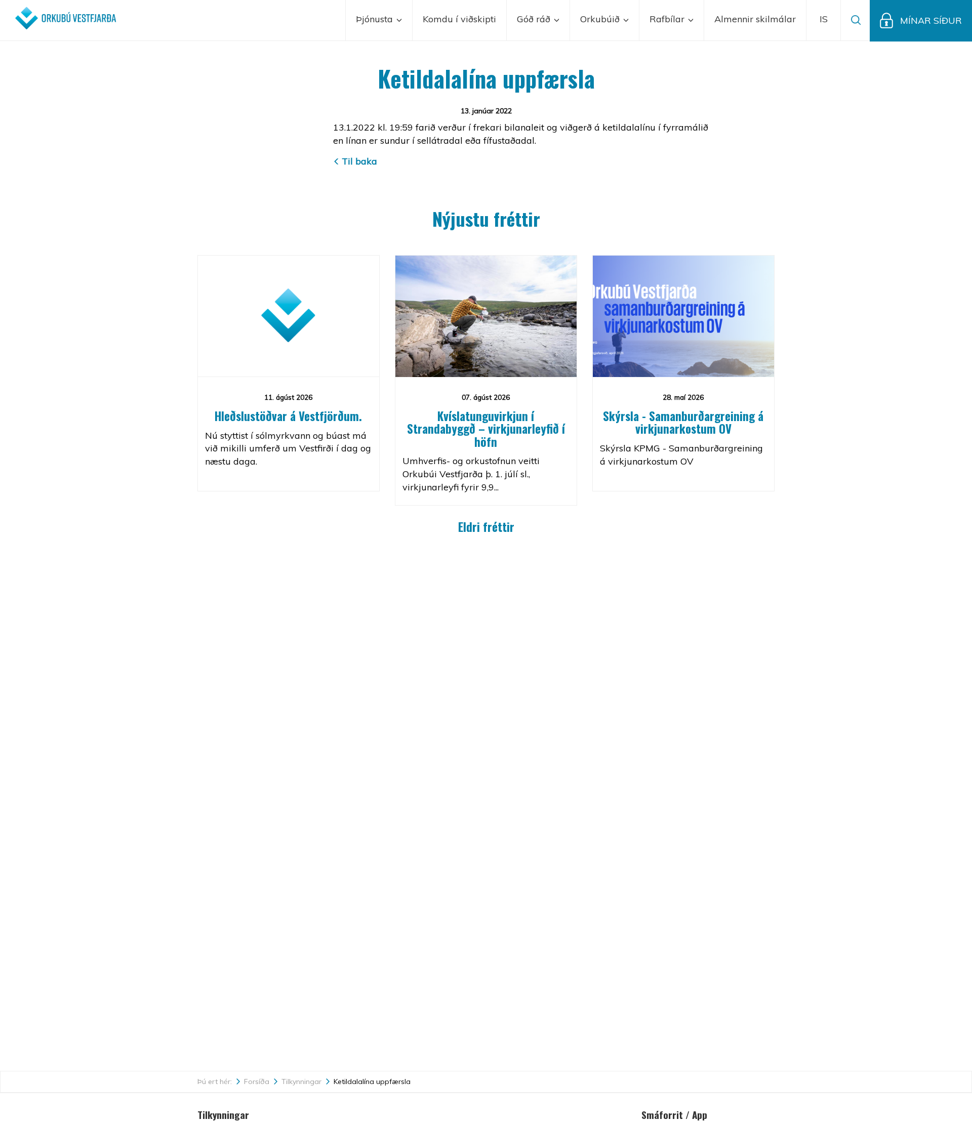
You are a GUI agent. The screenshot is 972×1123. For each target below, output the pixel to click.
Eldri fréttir (486, 526)
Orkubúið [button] (601, 19)
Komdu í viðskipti (459, 19)
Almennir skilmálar (755, 19)
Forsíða (256, 1081)
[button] (823, 20)
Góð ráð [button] (535, 19)
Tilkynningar (301, 1081)
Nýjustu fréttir (486, 218)
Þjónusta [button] (375, 19)
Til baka (359, 161)
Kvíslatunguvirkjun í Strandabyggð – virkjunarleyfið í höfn (486, 428)
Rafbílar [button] (668, 19)
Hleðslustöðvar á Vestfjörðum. (288, 416)
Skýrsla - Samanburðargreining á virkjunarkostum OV (683, 422)
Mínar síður (931, 20)
